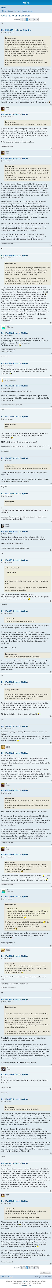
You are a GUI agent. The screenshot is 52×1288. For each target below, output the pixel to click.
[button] (21, 19)
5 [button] (34, 20)
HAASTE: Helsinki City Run (15, 15)
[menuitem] (3, 7)
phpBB (25, 1281)
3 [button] (29, 20)
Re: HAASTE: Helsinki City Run (16, 30)
